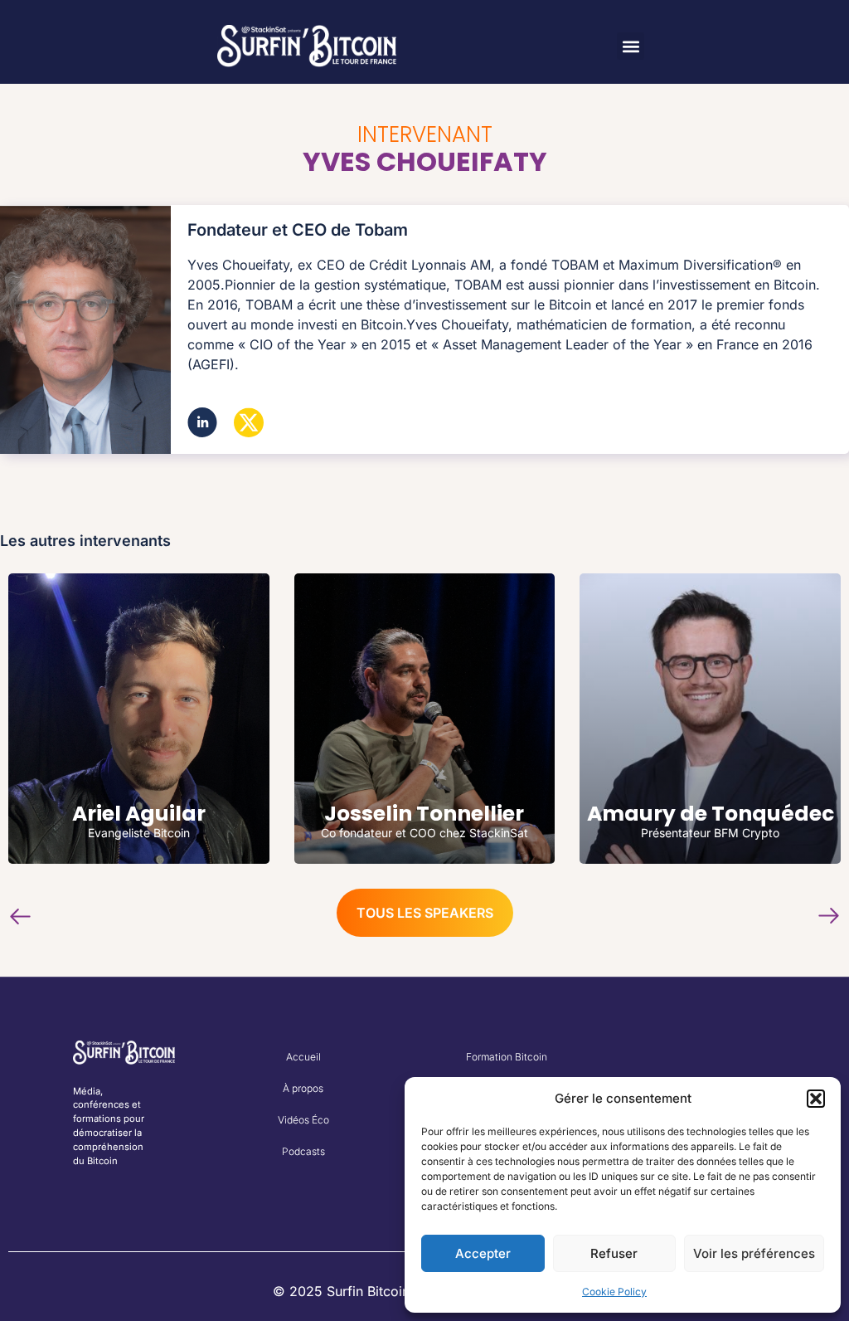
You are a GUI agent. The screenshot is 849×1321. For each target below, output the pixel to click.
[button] (816, 1098)
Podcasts (303, 1151)
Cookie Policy (614, 1291)
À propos (303, 1088)
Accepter (483, 1253)
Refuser (614, 1253)
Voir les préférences (754, 1253)
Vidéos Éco (303, 1120)
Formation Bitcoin (506, 1056)
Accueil (303, 1056)
